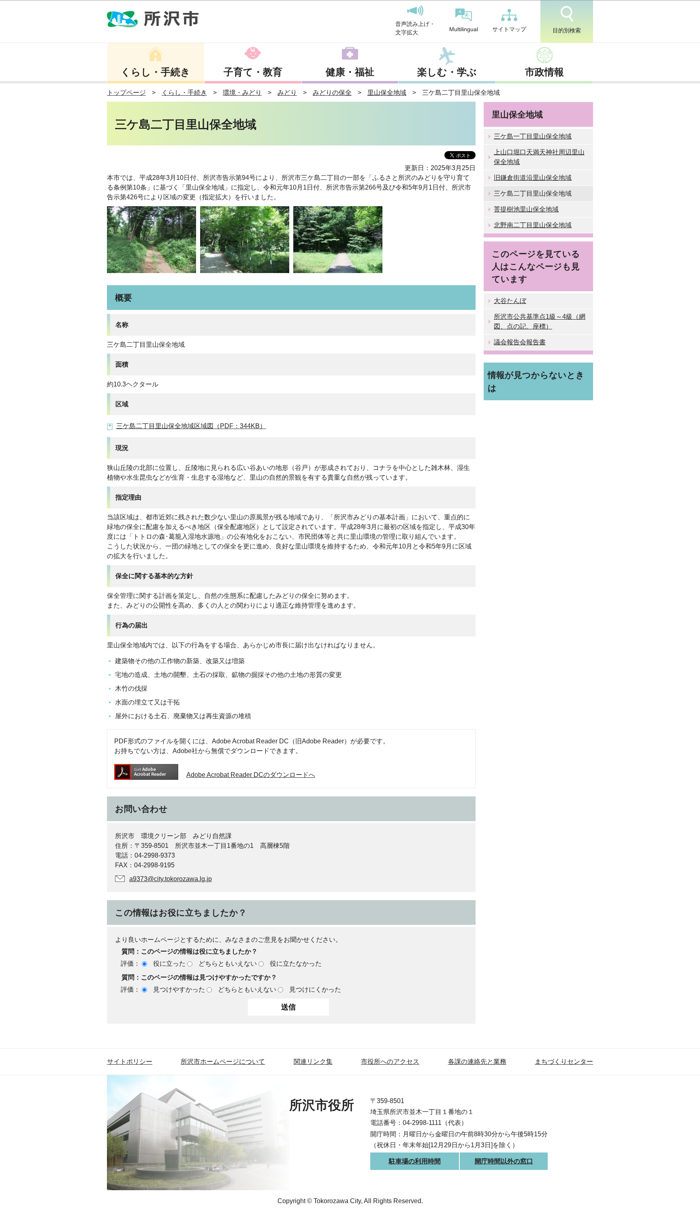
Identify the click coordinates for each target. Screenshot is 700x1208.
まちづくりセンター (564, 1061)
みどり (287, 92)
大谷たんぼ (510, 300)
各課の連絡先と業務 (477, 1061)
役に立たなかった (296, 963)
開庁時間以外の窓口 (504, 1161)
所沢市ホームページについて (223, 1061)
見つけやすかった (179, 989)
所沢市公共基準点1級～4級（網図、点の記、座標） (539, 321)
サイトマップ (509, 29)
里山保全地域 (386, 92)
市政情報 (544, 71)
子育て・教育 (253, 71)
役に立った (169, 963)
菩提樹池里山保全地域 (526, 209)
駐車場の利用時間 (415, 1161)
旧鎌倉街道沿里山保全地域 (533, 177)
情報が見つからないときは (536, 381)
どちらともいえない (227, 963)
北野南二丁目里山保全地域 (533, 225)
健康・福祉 (350, 71)
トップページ (126, 92)
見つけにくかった (315, 989)
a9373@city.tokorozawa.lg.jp (170, 878)
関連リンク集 (313, 1061)
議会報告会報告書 (520, 342)
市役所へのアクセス (390, 1061)
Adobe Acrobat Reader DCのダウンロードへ (250, 774)
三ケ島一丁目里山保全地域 (533, 136)
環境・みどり (242, 92)
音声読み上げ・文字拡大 (415, 28)
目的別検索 (567, 30)
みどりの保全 (332, 92)
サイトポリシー (129, 1061)
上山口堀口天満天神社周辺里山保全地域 (539, 157)
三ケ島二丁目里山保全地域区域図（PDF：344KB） (191, 426)
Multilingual (463, 29)
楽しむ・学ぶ (447, 71)
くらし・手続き (155, 71)
